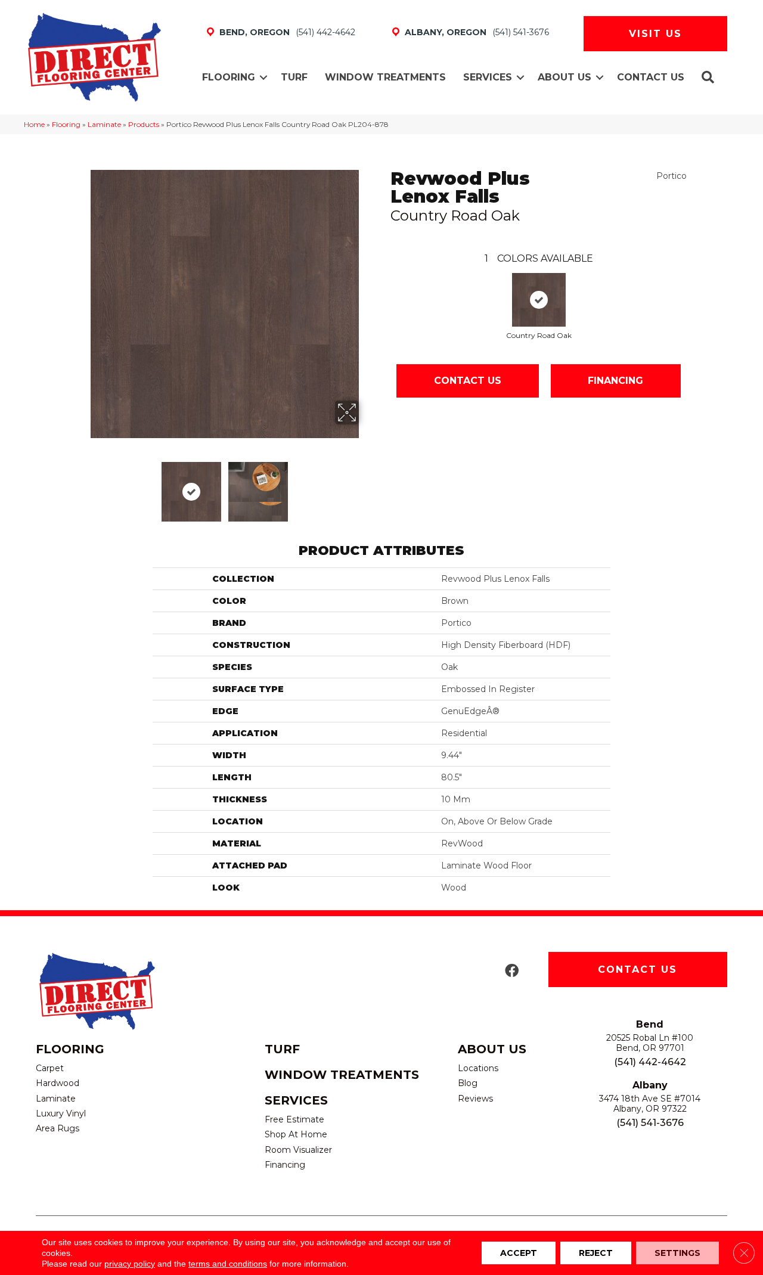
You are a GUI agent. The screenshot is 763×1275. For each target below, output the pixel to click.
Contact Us (650, 77)
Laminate (104, 124)
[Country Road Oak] (539, 300)
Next (367, 486)
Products (143, 124)
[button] (263, 77)
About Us (564, 77)
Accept (518, 1253)
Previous (82, 486)
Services (487, 77)
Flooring (228, 77)
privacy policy (129, 1263)
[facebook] (512, 971)
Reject (596, 1253)
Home (34, 124)
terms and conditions (227, 1263)
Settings (677, 1253)
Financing (615, 380)
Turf (294, 77)
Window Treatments (385, 77)
